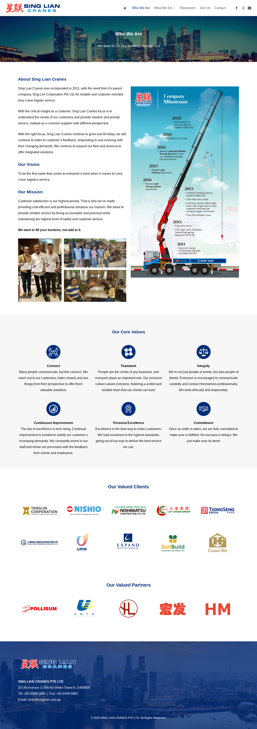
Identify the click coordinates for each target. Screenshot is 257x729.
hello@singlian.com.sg (44, 699)
